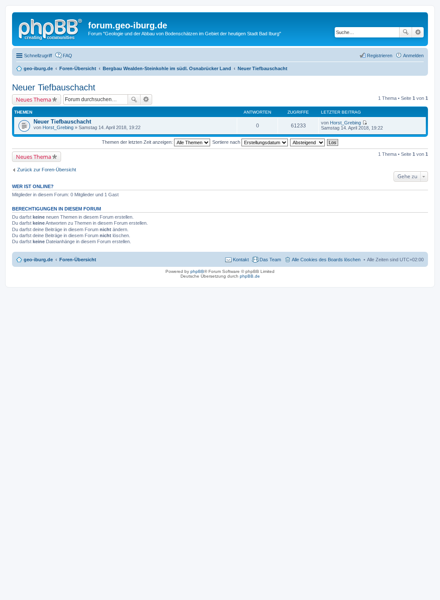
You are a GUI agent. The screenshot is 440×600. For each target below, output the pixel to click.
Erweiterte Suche (418, 32)
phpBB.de (250, 276)
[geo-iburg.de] (51, 28)
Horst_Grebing (58, 127)
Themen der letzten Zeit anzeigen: (138, 142)
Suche (405, 32)
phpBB (197, 271)
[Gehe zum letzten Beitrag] (364, 122)
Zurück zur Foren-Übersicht (46, 169)
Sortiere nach (226, 142)
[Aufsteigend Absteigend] (308, 142)
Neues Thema (33, 99)
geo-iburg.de (38, 259)
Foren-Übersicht (77, 259)
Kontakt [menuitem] (241, 259)
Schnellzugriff (38, 55)
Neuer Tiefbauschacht (53, 87)
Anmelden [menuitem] (413, 55)
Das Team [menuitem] (270, 259)
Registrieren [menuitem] (379, 55)
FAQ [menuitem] (67, 55)
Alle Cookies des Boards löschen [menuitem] (326, 259)
